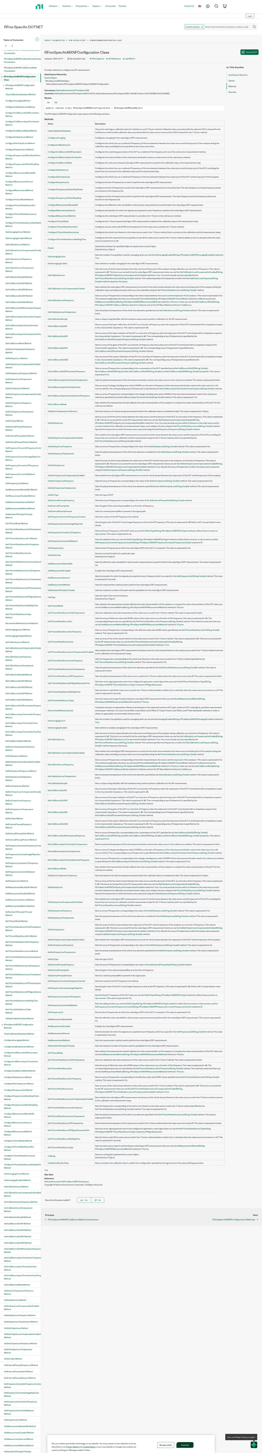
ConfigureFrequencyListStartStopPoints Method (22, 157)
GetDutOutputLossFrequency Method (18, 404)
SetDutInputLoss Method (16, 755)
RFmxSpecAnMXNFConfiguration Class (20, 78)
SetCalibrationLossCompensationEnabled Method (23, 649)
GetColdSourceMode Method (18, 343)
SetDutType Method (14, 818)
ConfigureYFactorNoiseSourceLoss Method (20, 215)
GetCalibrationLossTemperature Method (19, 269)
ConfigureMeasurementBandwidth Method (20, 174)
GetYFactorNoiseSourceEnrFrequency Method (22, 546)
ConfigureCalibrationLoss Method (20, 106)
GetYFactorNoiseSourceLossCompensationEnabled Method (23, 563)
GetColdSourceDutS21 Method (18, 295)
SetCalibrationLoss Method (17, 642)
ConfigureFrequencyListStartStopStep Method (22, 166)
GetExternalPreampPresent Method (21, 441)
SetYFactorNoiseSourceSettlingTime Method (21, 1002)
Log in (250, 16)
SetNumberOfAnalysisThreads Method (18, 913)
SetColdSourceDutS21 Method (18, 693)
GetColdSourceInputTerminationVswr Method (21, 327)
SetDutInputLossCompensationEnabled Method (22, 763)
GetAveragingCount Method (17, 231)
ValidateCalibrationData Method (19, 1018)
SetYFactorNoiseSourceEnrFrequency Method (22, 943)
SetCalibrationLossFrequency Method (18, 658)
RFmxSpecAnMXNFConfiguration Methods (20, 87)
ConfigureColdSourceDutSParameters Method (22, 114)
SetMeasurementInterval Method (19, 899)
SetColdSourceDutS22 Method (18, 699)
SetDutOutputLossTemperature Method (19, 811)
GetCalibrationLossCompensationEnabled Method (23, 252)
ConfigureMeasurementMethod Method (19, 192)
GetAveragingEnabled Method (18, 238)
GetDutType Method (14, 420)
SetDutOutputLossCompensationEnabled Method (23, 793)
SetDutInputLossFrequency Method (20, 770)
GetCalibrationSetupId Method (18, 276)
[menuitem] (54, 6)
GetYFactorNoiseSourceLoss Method (18, 554)
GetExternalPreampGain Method (19, 435)
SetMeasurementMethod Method (19, 905)
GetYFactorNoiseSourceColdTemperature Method (23, 531)
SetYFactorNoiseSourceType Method (18, 1011)
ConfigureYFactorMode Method (19, 199)
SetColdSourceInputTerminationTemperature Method (23, 716)
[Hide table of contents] (37, 39)
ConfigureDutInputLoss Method (19, 136)
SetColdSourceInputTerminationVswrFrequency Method (23, 733)
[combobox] (217, 26)
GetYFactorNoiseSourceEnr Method (21, 538)
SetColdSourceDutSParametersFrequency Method (23, 707)
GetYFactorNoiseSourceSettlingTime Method (21, 607)
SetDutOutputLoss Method (17, 785)
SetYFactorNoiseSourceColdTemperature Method (23, 928)
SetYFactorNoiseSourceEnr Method (21, 935)
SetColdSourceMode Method (18, 740)
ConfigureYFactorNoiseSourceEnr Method (20, 207)
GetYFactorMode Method (16, 523)
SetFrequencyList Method (16, 880)
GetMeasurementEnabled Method (20, 495)
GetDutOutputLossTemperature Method (19, 413)
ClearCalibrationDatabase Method (20, 94)
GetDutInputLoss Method (16, 358)
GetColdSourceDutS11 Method (18, 283)
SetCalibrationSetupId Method (18, 674)
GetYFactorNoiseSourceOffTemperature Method (23, 589)
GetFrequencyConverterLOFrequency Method (21, 467)
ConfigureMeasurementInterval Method (19, 183)
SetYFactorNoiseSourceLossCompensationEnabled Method (23, 958)
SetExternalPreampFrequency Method (18, 826)
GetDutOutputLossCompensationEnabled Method (23, 396)
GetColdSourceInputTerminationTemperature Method (23, 318)
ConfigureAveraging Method (17, 100)
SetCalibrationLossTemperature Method (19, 667)
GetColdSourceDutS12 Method (18, 289)
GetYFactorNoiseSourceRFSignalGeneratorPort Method (23, 598)
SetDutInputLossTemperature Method (18, 778)
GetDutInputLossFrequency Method (21, 373)
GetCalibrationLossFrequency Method (18, 260)
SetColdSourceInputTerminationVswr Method (21, 724)
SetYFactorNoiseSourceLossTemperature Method (23, 976)
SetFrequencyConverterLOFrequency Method (21, 864)
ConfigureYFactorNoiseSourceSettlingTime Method (23, 224)
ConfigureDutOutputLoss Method (20, 143)
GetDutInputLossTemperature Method (18, 381)
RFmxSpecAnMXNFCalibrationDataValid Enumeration (21, 51)
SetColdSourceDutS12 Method (18, 687)
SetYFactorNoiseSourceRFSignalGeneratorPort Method (23, 993)
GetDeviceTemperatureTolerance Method (20, 351)
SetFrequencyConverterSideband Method (20, 873)
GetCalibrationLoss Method (17, 244)
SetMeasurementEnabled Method (20, 893)
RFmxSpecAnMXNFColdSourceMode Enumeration (20, 69)
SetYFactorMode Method (16, 920)
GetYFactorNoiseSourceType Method (18, 616)
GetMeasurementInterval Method (19, 502)
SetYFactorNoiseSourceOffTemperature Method (23, 985)
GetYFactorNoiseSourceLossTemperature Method (23, 581)
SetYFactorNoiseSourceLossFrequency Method (22, 967)
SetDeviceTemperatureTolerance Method (20, 748)
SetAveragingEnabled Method (18, 635)
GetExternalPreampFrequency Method (18, 428)
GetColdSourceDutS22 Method (19, 301)
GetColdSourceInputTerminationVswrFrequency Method (23, 336)
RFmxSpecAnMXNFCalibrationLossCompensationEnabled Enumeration (22, 60)
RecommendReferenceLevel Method (21, 623)
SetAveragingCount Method (17, 629)
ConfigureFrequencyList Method (19, 149)
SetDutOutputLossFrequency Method (18, 802)
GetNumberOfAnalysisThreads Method (18, 516)
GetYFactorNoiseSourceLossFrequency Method (22, 572)
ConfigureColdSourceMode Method (21, 130)
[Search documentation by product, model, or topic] (254, 26)
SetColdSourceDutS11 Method (18, 680)
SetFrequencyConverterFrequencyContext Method (23, 847)
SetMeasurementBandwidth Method (21, 887)
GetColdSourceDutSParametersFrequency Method (23, 309)
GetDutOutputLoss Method (17, 388)
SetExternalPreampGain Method (19, 833)
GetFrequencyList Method (16, 483)
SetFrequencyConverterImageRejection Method (22, 856)
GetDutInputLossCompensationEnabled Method (22, 366)
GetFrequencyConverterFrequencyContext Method (23, 449)
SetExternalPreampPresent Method (20, 839)
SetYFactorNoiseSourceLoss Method (21, 950)
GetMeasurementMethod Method (20, 508)
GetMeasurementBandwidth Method (21, 489)
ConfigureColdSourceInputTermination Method (22, 123)
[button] (202, 27)
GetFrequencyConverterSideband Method (20, 476)
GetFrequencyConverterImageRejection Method (22, 458)
